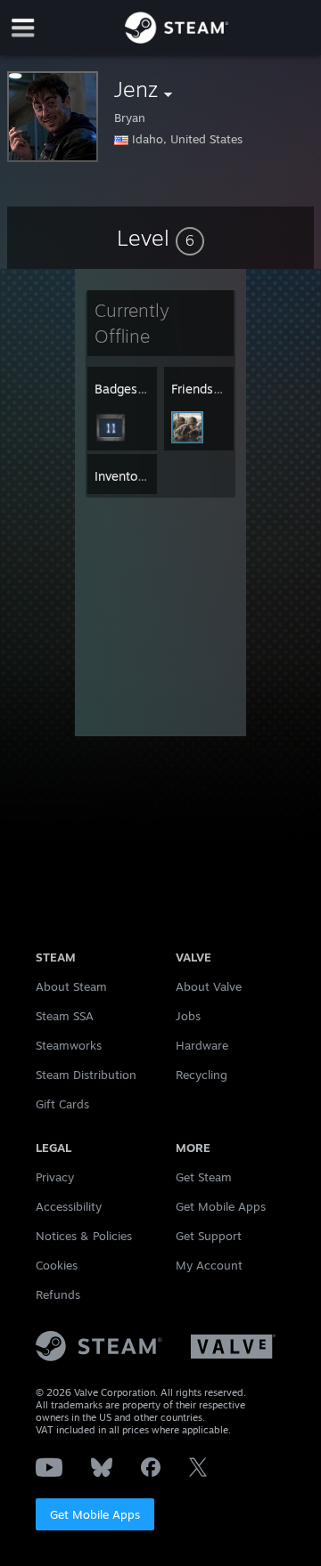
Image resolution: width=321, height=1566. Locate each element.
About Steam (71, 986)
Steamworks (69, 1045)
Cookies (57, 1265)
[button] (160, 238)
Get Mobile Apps (95, 1514)
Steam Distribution (86, 1074)
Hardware (202, 1045)
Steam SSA (65, 1016)
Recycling (201, 1074)
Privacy (55, 1177)
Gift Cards (62, 1104)
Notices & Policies (84, 1236)
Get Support (209, 1236)
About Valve (209, 986)
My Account (209, 1265)
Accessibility (69, 1206)
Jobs (188, 1016)
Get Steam (204, 1177)
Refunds (58, 1294)
